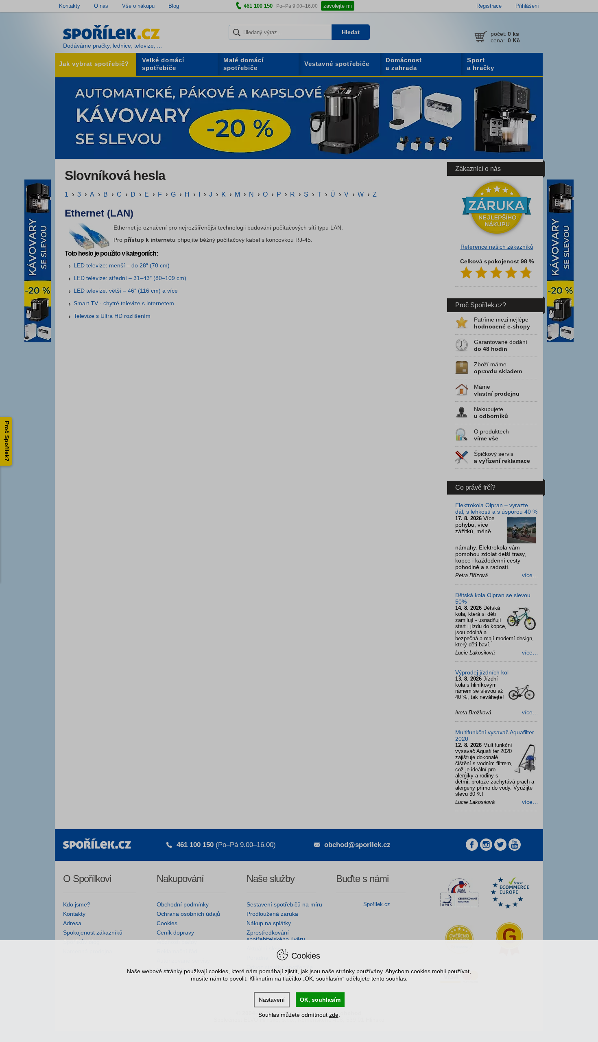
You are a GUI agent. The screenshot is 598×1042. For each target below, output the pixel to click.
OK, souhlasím (320, 999)
